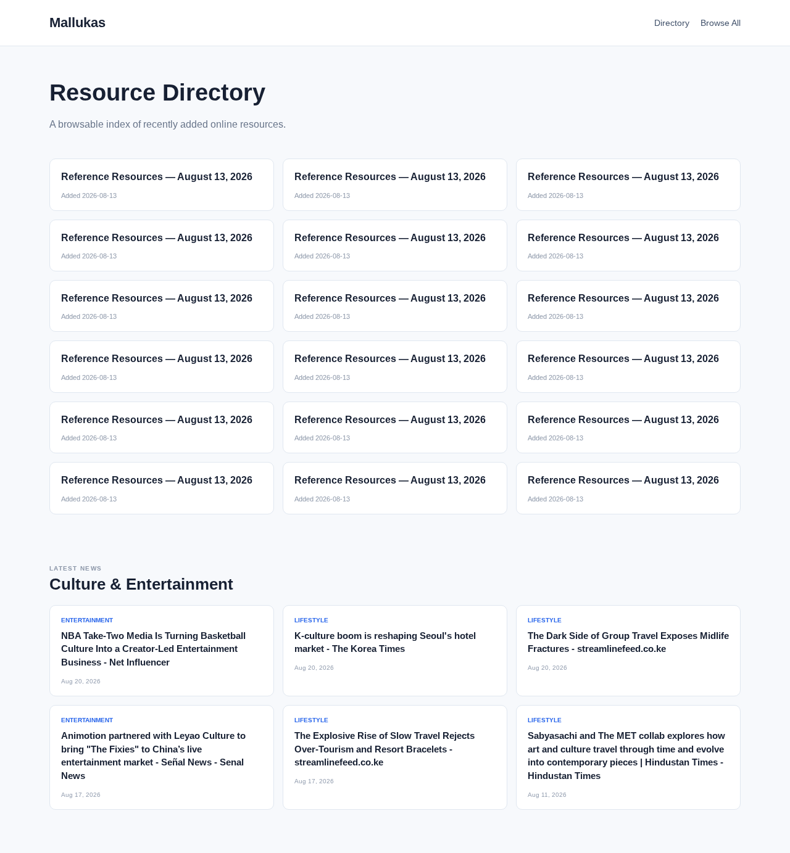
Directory (671, 23)
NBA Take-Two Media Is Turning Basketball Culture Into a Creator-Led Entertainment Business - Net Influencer (153, 649)
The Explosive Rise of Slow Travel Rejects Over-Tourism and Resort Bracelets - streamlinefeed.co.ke (384, 749)
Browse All (721, 23)
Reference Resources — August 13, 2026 (156, 176)
